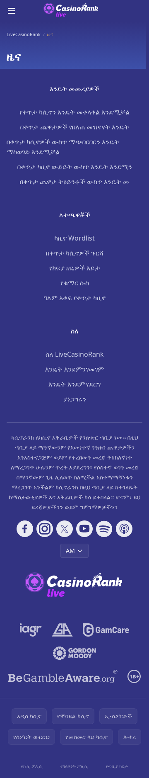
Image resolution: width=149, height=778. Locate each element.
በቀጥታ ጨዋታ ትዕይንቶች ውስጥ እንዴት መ (74, 181)
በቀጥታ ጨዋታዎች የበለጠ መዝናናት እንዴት (74, 126)
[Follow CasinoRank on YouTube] (84, 528)
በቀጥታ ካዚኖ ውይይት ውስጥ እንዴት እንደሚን (74, 166)
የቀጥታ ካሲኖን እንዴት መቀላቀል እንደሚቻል (74, 112)
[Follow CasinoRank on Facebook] (25, 528)
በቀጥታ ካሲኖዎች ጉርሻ (74, 253)
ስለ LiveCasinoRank (75, 354)
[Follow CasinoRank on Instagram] (44, 528)
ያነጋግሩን (74, 399)
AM (70, 550)
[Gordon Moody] (74, 653)
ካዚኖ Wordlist (74, 238)
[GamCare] (106, 630)
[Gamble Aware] (63, 676)
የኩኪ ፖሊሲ (32, 766)
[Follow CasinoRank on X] (64, 528)
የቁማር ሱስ (74, 282)
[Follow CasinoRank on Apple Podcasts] (124, 528)
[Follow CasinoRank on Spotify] (104, 528)
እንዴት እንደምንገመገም (74, 369)
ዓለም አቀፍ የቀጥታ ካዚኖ (74, 297)
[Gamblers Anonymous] (62, 630)
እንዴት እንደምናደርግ (74, 384)
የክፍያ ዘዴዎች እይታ (74, 267)
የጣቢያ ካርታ (117, 766)
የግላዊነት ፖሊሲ (74, 766)
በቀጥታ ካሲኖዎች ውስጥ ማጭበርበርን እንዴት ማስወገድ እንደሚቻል (63, 146)
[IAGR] (31, 630)
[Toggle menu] (11, 10)
